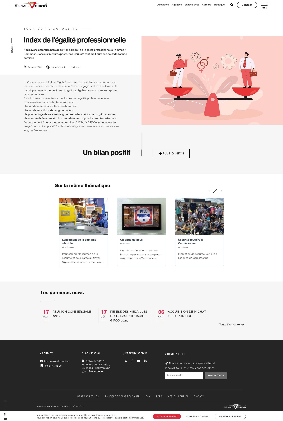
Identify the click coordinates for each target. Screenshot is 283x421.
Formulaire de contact (56, 361)
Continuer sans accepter (197, 416)
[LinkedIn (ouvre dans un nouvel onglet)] (145, 361)
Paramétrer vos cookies (230, 416)
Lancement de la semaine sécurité (79, 241)
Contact (199, 396)
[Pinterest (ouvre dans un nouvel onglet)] (126, 361)
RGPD (159, 396)
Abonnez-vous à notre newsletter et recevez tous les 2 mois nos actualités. (190, 366)
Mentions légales (88, 396)
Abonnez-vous (216, 375)
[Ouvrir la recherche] (232, 4)
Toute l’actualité (229, 324)
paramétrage (136, 418)
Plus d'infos (173, 153)
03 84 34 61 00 (53, 365)
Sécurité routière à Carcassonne (190, 241)
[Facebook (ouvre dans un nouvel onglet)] (132, 361)
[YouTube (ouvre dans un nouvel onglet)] (138, 361)
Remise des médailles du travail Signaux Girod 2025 (128, 316)
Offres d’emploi (178, 396)
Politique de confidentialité (122, 396)
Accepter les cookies (166, 416)
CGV (148, 396)
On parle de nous (131, 239)
